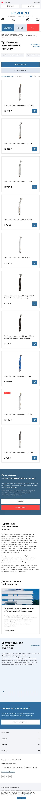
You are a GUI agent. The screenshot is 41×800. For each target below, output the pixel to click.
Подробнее (20, 501)
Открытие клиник (20, 27)
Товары (4, 738)
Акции (33, 28)
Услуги (4, 744)
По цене (18, 76)
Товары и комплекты (8, 27)
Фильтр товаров (21, 64)
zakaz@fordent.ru (12, 764)
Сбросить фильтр (21, 70)
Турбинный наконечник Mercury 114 (17, 376)
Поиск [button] (31, 6)
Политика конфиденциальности (10, 787)
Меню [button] (11, 6)
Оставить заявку (20, 507)
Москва (37, 2)
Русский (6, 2)
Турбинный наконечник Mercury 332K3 (18, 105)
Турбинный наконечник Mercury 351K (18, 414)
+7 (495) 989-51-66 (15, 760)
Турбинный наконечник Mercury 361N (18, 181)
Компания (5, 732)
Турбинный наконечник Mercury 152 (17, 258)
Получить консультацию (20, 722)
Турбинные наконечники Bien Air (13, 55)
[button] (3, 692)
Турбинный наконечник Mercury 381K (18, 143)
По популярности (7, 76)
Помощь (4, 751)
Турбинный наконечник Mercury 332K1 (18, 452)
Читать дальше (9, 630)
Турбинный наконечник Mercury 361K (18, 220)
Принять (21, 798)
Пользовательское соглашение (9, 786)
